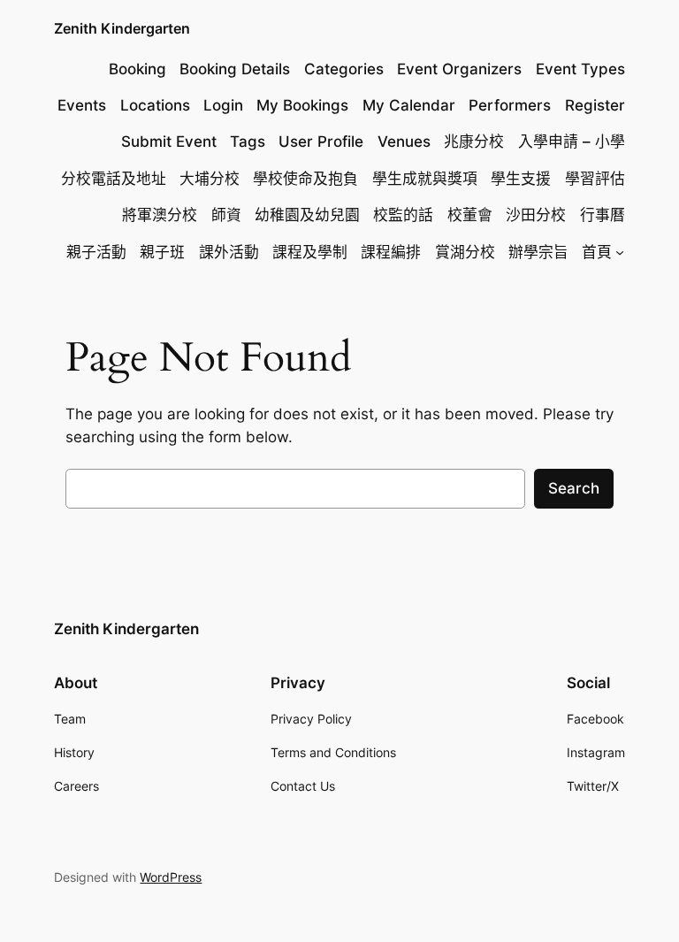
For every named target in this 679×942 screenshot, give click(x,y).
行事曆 (602, 215)
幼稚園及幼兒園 (307, 215)
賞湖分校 (465, 252)
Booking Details (234, 69)
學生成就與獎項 (424, 179)
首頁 (597, 252)
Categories (344, 69)
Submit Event (169, 141)
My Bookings (302, 105)
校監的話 (403, 215)
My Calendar (408, 105)
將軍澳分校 (159, 215)
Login (223, 105)
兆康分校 (474, 141)
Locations (155, 105)
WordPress (171, 877)
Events (81, 105)
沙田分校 (536, 215)
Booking (137, 69)
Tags (247, 141)
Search (573, 488)
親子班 (162, 252)
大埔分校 (209, 179)
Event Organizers (459, 69)
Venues (404, 141)
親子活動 (96, 252)
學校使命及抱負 (305, 179)
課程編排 (391, 252)
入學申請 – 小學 (571, 141)
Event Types (580, 69)
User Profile (320, 141)
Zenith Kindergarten (122, 28)
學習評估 (595, 179)
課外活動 (229, 252)
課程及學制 (309, 252)
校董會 (469, 215)
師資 (226, 215)
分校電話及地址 (113, 179)
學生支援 (521, 179)
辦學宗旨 (538, 252)
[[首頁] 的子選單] (619, 252)
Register (595, 105)
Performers (510, 105)
